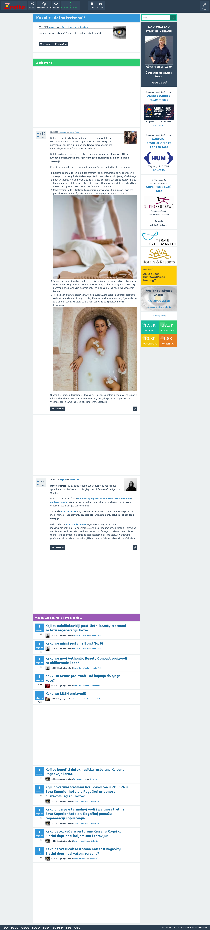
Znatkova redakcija (163, 307)
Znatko (5, 928)
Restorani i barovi (80, 779)
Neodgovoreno (44, 8)
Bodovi (46, 928)
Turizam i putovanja (80, 801)
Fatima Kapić (74, 132)
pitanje (51, 27)
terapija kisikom (104, 498)
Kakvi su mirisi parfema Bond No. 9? (74, 643)
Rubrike (55, 8)
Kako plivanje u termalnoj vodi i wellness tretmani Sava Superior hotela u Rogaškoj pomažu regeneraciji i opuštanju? (86, 813)
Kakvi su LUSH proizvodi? (65, 694)
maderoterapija (58, 502)
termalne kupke (122, 498)
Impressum (151, 307)
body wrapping (85, 498)
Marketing (25, 928)
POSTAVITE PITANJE (70, 8)
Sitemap (77, 928)
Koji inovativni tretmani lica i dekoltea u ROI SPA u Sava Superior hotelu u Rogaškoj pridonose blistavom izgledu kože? (86, 791)
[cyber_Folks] (159, 284)
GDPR (68, 928)
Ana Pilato (96, 686)
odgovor (63, 132)
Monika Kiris (74, 480)
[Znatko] (14, 5)
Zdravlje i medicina (80, 841)
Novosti (31, 8)
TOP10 (92, 8)
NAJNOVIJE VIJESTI (159, 301)
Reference (36, 928)
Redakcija (84, 27)
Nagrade (101, 8)
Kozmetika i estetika (69, 27)
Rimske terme (68, 511)
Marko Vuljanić (97, 699)
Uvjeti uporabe (57, 928)
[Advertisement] (87, 97)
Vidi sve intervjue (159, 82)
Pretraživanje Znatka (159, 315)
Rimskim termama (76, 524)
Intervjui (14, 928)
